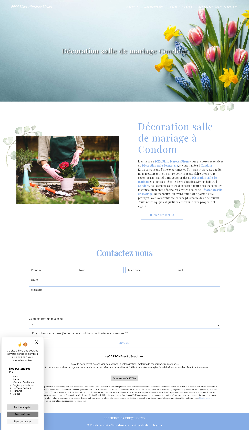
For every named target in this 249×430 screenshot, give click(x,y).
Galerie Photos (180, 6)
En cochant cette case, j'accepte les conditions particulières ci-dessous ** (80, 333)
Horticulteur (153, 6)
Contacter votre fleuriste (217, 6)
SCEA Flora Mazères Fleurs (31, 7)
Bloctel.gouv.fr (205, 398)
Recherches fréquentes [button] (125, 418)
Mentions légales (151, 425)
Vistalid (95, 425)
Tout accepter (23, 407)
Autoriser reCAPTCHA (125, 378)
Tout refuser (22, 414)
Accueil (132, 6)
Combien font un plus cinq (46, 318)
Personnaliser (22, 421)
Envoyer (124, 342)
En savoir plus (163, 215)
